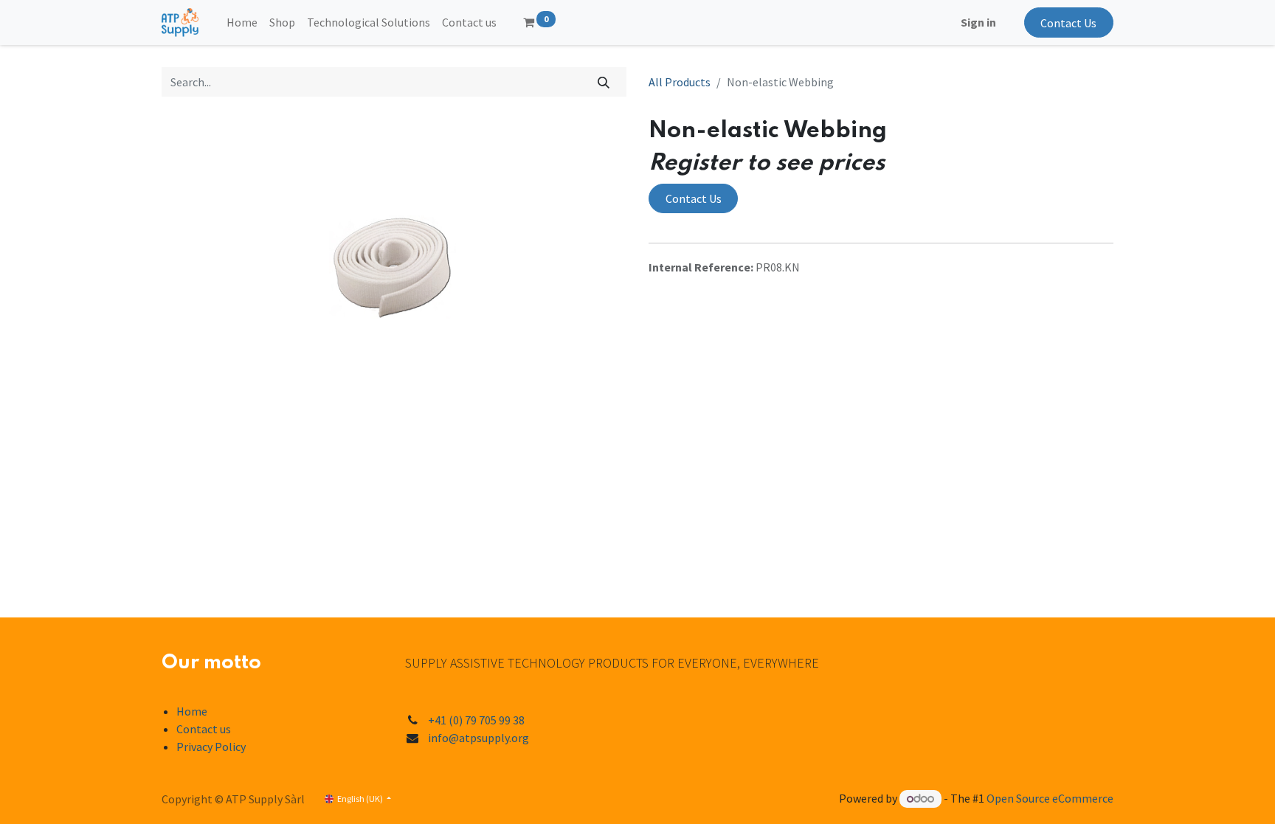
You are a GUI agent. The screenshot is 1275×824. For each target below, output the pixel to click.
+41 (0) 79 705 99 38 (476, 720)
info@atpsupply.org (478, 737)
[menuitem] (242, 22)
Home (191, 711)
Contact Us (1068, 22)
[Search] (603, 82)
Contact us (203, 728)
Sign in (978, 22)
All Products (680, 82)
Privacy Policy (211, 746)
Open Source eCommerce (1050, 798)
